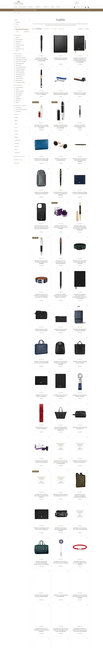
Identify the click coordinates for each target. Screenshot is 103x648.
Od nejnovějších (61, 28)
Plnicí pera (18, 46)
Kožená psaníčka (19, 76)
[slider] (15, 29)
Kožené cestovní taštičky (20, 57)
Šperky (17, 102)
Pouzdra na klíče (19, 95)
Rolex (15, 7)
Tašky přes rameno (19, 78)
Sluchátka (18, 96)
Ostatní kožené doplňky (20, 69)
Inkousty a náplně (19, 39)
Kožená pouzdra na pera (20, 74)
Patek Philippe (22, 7)
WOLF (17, 24)
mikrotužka (17, 143)
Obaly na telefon (19, 93)
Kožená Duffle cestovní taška (21, 59)
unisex (16, 123)
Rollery (17, 50)
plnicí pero (17, 146)
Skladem (87, 28)
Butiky (52, 7)
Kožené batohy (18, 55)
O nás (57, 7)
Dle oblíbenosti (39, 28)
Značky (45, 7)
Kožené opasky (19, 65)
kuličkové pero (17, 140)
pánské (16, 120)
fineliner (16, 137)
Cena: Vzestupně (46, 28)
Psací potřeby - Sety (20, 48)
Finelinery (17, 37)
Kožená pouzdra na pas (20, 72)
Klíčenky (17, 89)
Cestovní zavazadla (19, 87)
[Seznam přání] (49, 34)
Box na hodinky (18, 107)
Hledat (79, 7)
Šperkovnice (18, 100)
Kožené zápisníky (19, 80)
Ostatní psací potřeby (20, 45)
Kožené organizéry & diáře (21, 67)
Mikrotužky (18, 43)
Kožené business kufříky (20, 82)
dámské (16, 117)
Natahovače (18, 111)
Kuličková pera (18, 41)
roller (16, 149)
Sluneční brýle (18, 98)
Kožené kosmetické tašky (20, 61)
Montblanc (18, 22)
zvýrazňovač (17, 152)
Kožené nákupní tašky (20, 63)
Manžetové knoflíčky (20, 91)
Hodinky (30, 7)
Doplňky (38, 7)
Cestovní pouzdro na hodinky (21, 109)
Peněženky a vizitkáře (20, 70)
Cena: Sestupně (54, 28)
